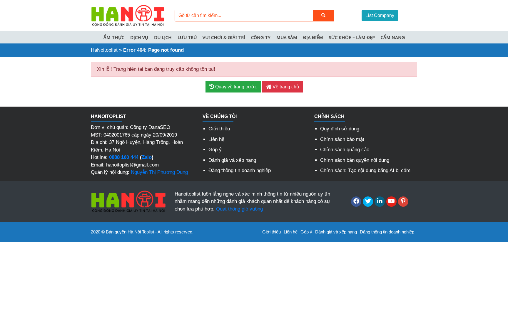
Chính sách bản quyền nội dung (354, 160)
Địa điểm (313, 37)
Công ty (260, 37)
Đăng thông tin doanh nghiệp (239, 170)
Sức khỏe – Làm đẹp (352, 37)
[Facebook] (356, 201)
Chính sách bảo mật (342, 139)
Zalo (147, 157)
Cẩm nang (393, 37)
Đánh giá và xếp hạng (232, 160)
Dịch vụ (139, 37)
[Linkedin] (380, 201)
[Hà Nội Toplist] (127, 15)
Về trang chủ (285, 86)
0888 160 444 (123, 157)
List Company (379, 15)
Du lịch (163, 37)
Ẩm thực (113, 37)
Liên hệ (216, 139)
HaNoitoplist (104, 50)
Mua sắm (286, 37)
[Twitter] (368, 201)
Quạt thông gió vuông (239, 209)
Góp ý (215, 149)
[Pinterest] (403, 201)
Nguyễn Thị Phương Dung (159, 172)
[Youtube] (391, 201)
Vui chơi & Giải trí (224, 37)
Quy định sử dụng (339, 129)
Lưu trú (187, 37)
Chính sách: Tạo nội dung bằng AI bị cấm (365, 170)
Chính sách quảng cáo (344, 149)
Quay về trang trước (235, 86)
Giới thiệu (219, 129)
